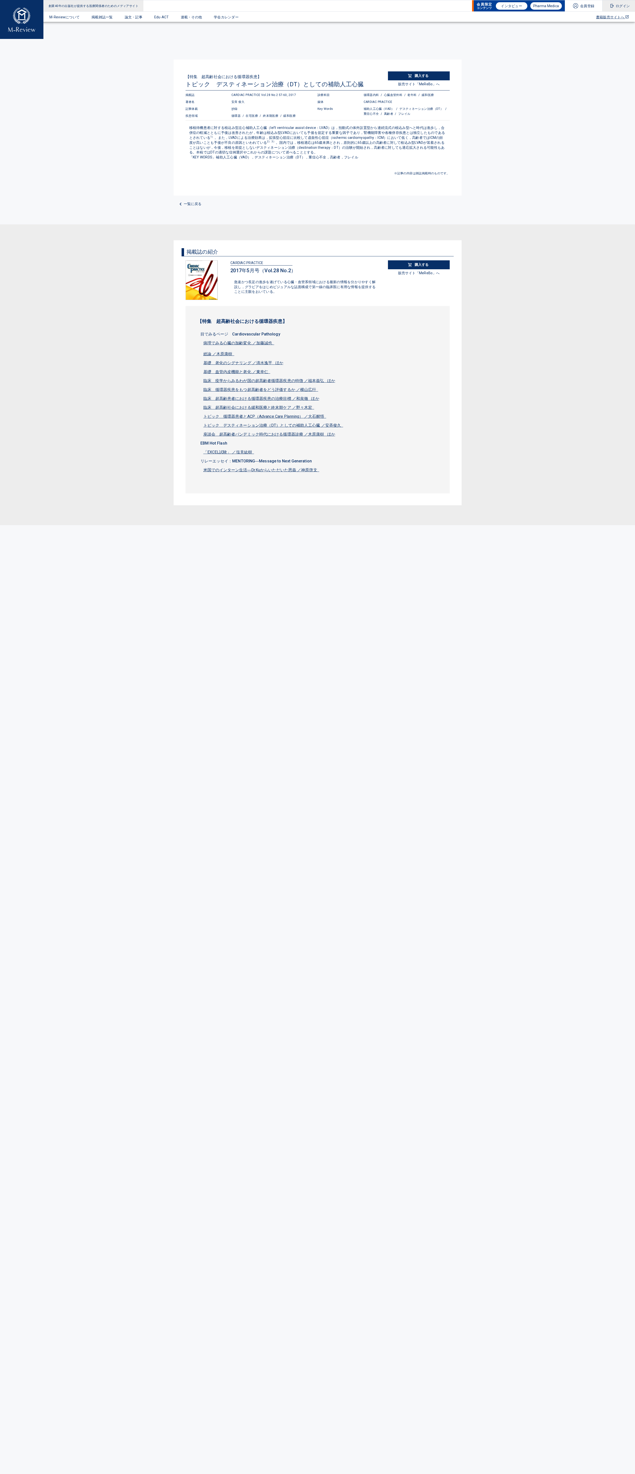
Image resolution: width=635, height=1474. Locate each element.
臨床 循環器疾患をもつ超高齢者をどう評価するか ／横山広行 (260, 389)
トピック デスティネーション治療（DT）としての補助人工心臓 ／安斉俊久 (273, 425)
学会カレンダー (226, 17)
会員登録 (587, 6)
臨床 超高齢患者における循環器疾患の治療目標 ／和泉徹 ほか (261, 398)
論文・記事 (133, 17)
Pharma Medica (546, 6)
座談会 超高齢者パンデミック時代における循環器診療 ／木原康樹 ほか (269, 434)
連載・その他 (191, 17)
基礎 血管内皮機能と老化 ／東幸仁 (236, 371)
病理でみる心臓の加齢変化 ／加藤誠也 (238, 343)
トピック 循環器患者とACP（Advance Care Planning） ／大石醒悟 (264, 416)
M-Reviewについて (64, 17)
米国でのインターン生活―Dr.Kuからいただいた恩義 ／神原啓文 (261, 470)
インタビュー (511, 6)
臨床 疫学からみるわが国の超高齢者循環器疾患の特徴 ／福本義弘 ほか (269, 380)
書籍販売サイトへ (610, 17)
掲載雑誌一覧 (102, 17)
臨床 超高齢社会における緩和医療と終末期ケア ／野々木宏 (258, 407)
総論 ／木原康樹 (218, 354)
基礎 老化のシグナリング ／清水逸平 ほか (243, 363)
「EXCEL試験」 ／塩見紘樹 (228, 452)
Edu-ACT (161, 17)
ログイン (623, 6)
